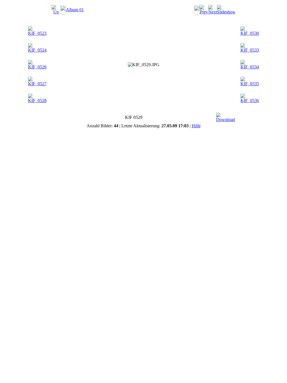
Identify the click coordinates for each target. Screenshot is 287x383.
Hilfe (196, 125)
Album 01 (75, 9)
